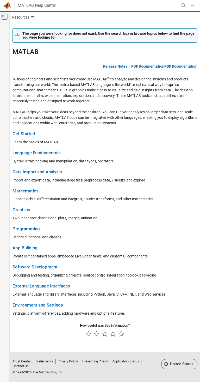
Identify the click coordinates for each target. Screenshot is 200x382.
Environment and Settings (37, 305)
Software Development (35, 267)
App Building (25, 247)
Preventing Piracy (95, 361)
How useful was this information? (105, 325)
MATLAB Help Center (37, 5)
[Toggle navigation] (22, 17)
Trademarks (44, 361)
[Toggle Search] (183, 5)
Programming (26, 228)
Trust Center (21, 361)
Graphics (21, 209)
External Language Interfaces (41, 286)
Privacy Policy (68, 361)
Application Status (125, 361)
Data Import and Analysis (37, 171)
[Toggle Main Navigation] (192, 5)
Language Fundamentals (36, 152)
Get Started (23, 133)
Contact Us (20, 366)
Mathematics (25, 191)
